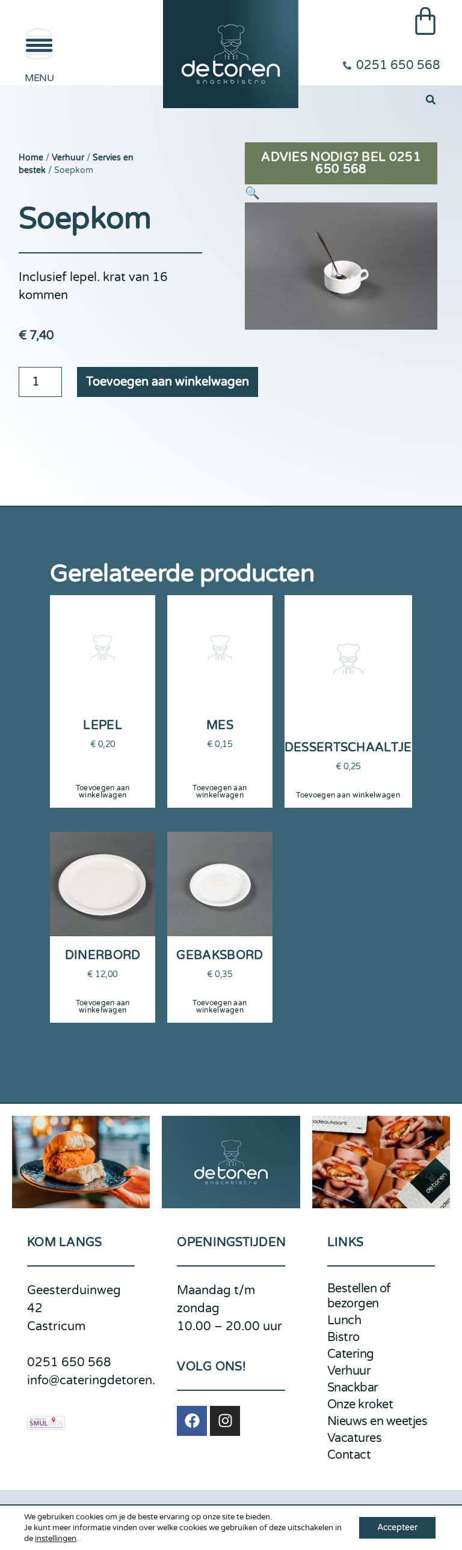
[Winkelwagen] (425, 21)
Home (31, 158)
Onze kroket (360, 1404)
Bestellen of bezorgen (359, 1296)
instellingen (55, 1538)
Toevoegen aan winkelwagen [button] (103, 791)
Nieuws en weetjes (377, 1421)
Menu (39, 78)
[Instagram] (225, 1421)
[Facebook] (192, 1421)
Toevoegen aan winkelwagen (167, 382)
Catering (350, 1354)
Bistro (343, 1337)
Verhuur (68, 158)
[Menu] (39, 44)
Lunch (344, 1320)
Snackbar (352, 1388)
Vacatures (354, 1438)
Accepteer (397, 1527)
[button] (430, 99)
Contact (349, 1455)
